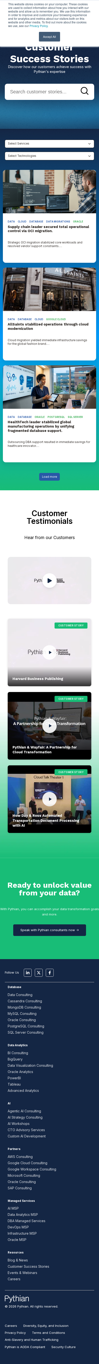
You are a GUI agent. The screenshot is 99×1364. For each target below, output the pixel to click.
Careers (14, 1279)
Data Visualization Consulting (30, 1065)
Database (14, 987)
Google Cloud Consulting (27, 1163)
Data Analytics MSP (23, 1214)
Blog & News (18, 1260)
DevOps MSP (18, 1227)
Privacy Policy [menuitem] (15, 1333)
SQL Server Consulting (25, 1032)
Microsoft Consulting (24, 1175)
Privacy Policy (39, 26)
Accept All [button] (49, 37)
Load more (49, 476)
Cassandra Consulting (25, 1001)
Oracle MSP (17, 1240)
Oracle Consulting (22, 1020)
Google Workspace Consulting (32, 1169)
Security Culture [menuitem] (63, 1347)
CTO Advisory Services (26, 1130)
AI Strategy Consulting (25, 1117)
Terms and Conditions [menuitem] (48, 1333)
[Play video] (49, 652)
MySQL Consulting (22, 1013)
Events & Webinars (22, 1273)
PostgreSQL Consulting (26, 1026)
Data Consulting (20, 995)
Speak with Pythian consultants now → (49, 930)
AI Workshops (19, 1124)
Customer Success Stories (28, 1266)
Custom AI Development (27, 1136)
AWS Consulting (20, 1157)
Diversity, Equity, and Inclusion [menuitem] (45, 1326)
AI (9, 1103)
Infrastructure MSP (22, 1233)
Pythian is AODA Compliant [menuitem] (25, 1347)
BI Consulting (18, 1053)
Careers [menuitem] (11, 1326)
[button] (49, 652)
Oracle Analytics (20, 1072)
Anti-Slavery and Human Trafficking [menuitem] (31, 1340)
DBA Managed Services (26, 1221)
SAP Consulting (20, 1188)
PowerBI (14, 1078)
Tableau (14, 1084)
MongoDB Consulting (24, 1007)
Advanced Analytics (23, 1090)
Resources (16, 1252)
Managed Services (21, 1201)
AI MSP (13, 1208)
